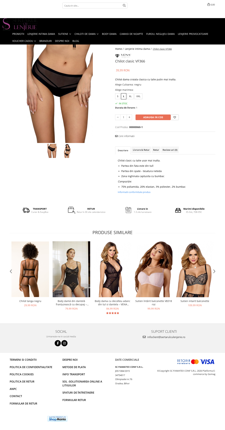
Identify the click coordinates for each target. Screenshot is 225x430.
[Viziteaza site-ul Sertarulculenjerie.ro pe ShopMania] (57, 418)
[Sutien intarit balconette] (195, 269)
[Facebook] (58, 343)
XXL (138, 96)
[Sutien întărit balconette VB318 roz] (153, 269)
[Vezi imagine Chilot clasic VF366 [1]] (67, 151)
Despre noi (70, 359)
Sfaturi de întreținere (78, 392)
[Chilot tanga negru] (30, 269)
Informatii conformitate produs (134, 192)
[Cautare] (124, 5)
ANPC (13, 389)
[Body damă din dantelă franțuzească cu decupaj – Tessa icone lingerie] (71, 269)
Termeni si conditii (23, 359)
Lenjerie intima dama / (138, 48)
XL (130, 96)
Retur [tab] (156, 149)
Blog (75, 41)
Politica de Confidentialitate (31, 367)
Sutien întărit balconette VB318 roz (153, 302)
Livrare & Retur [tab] (141, 149)
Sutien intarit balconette (195, 301)
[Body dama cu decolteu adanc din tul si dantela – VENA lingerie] (112, 269)
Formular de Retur (23, 403)
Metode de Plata (74, 367)
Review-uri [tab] (170, 149)
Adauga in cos (153, 117)
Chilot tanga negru (30, 301)
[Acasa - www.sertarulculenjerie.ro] (20, 24)
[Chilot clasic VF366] (60, 93)
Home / (119, 48)
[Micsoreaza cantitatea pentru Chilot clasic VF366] (117, 117)
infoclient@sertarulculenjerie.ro (166, 337)
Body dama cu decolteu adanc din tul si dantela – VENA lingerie (112, 302)
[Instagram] (64, 343)
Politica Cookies (22, 374)
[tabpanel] (60, 93)
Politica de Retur (22, 381)
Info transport (73, 374)
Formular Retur (74, 400)
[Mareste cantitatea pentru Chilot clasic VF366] (129, 117)
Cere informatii (126, 136)
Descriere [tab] (123, 150)
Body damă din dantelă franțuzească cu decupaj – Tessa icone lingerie (71, 302)
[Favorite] (175, 117)
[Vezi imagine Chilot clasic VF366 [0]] (52, 151)
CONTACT (16, 396)
